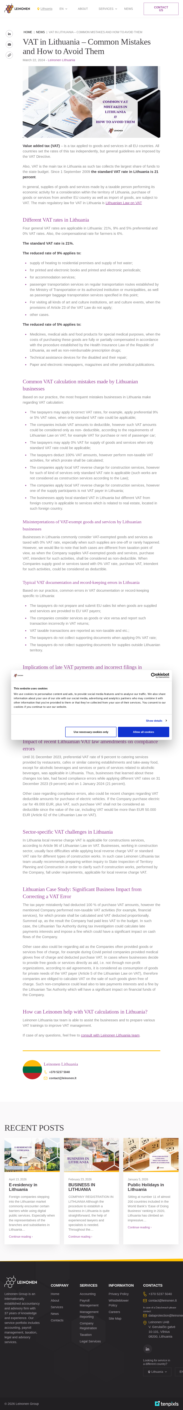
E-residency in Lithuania (23, 1187)
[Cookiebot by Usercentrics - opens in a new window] (153, 675)
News (128, 8)
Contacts (57, 1320)
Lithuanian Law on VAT (124, 203)
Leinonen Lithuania (61, 60)
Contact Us (161, 9)
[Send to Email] (9, 44)
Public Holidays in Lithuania (146, 1187)
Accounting (88, 1294)
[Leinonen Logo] (17, 8)
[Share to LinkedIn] (9, 33)
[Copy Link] (9, 55)
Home (28, 32)
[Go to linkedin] (147, 1348)
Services (106, 8)
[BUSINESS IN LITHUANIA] (91, 1155)
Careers (114, 1312)
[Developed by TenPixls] (167, 1403)
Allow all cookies (143, 731)
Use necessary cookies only (91, 731)
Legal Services (90, 1341)
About (83, 8)
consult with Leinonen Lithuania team (110, 1035)
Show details (154, 720)
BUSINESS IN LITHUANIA (81, 1187)
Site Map (115, 1318)
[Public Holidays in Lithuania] (151, 1155)
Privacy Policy (119, 1294)
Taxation (86, 1335)
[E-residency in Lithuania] (32, 1155)
